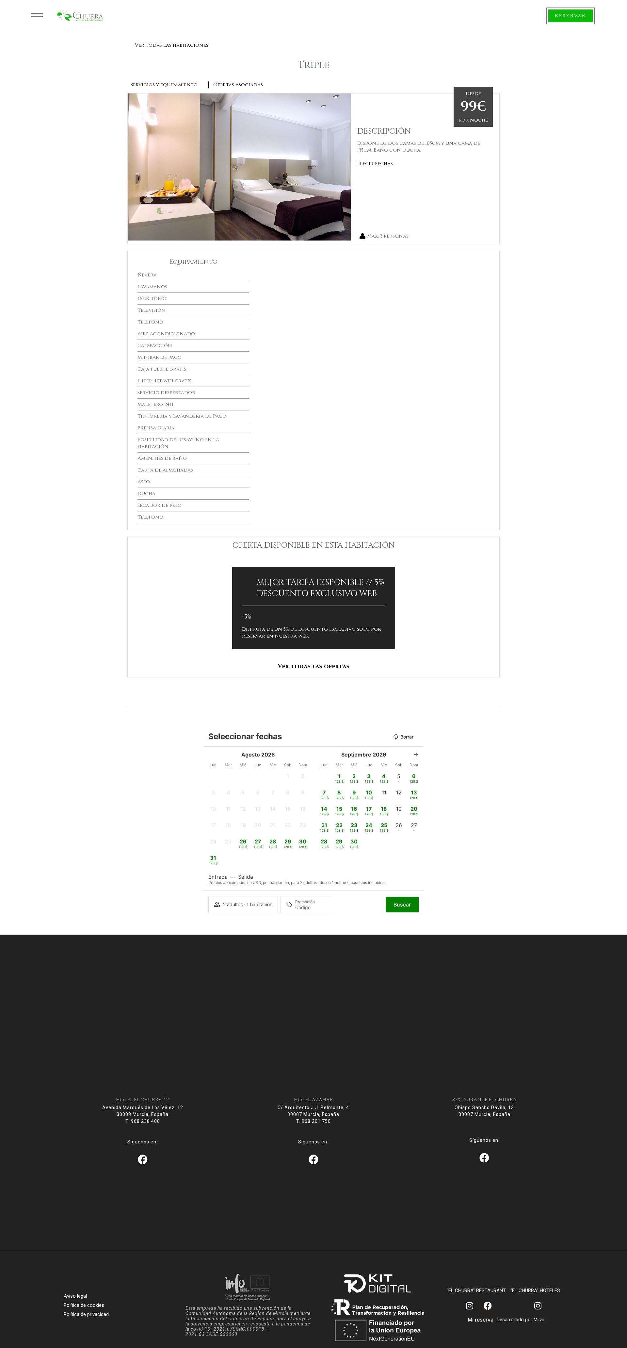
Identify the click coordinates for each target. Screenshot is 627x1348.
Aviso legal (75, 1296)
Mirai (539, 1320)
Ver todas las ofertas (313, 666)
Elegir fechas (375, 163)
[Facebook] (485, 1308)
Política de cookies (84, 1305)
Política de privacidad (86, 1314)
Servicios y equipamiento (164, 84)
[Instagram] (467, 1308)
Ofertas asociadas (238, 84)
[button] (134, 167)
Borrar (406, 737)
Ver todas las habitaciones (171, 45)
